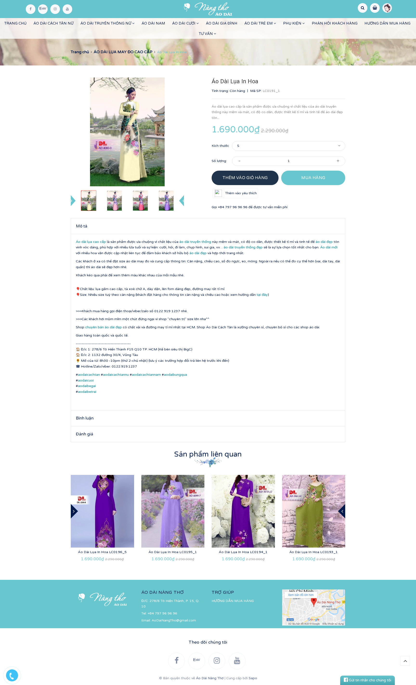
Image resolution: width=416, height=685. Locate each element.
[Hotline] (14, 674)
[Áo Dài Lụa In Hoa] (102, 511)
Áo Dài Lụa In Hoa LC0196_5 (102, 552)
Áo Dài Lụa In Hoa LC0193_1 (313, 552)
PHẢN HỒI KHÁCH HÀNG (335, 23)
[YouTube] (67, 9)
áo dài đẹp (324, 242)
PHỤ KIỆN (292, 23)
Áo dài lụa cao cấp (91, 242)
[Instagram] (55, 9)
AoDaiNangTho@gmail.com (174, 620)
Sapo (253, 678)
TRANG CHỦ (15, 23)
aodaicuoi (86, 380)
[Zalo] (43, 9)
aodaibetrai (87, 392)
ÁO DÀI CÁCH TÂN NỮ (53, 23)
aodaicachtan (89, 375)
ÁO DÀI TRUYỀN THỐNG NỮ (106, 23)
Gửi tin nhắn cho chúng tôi (369, 680)
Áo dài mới (329, 247)
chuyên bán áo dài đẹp (103, 327)
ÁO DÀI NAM (153, 23)
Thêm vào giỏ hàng (245, 177)
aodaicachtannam (146, 375)
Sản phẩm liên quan (208, 454)
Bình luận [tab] (85, 418)
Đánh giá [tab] (84, 434)
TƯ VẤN (206, 34)
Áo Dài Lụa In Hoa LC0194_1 (243, 552)
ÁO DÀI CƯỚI (184, 23)
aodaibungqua (175, 375)
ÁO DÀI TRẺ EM (259, 23)
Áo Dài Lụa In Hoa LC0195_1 (173, 552)
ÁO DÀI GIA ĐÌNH (221, 23)
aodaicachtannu (116, 375)
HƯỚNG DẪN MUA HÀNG (387, 23)
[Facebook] (30, 9)
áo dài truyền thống (195, 242)
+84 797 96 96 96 (232, 207)
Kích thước (220, 146)
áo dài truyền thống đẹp (243, 247)
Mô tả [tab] (81, 226)
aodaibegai (87, 386)
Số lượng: (219, 161)
